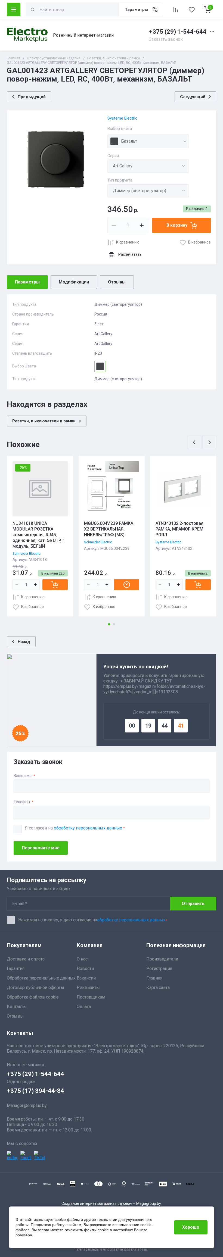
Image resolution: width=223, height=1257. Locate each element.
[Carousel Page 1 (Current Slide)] (109, 624)
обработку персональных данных (88, 828)
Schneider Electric (27, 553)
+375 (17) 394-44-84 (35, 1090)
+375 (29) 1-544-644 (177, 31)
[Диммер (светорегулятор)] (148, 190)
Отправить (193, 903)
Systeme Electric (122, 118)
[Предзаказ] (126, 584)
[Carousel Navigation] (202, 442)
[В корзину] (55, 584)
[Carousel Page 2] (114, 624)
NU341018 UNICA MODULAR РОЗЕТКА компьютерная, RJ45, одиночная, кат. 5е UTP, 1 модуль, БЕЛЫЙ (39, 534)
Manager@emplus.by (27, 1105)
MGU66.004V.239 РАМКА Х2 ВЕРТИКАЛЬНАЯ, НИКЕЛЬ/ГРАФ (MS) (108, 529)
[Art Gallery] (148, 166)
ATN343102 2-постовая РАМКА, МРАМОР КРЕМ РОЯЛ (179, 529)
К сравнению (128, 242)
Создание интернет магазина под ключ (96, 1203)
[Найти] (32, 9)
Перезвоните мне (41, 847)
